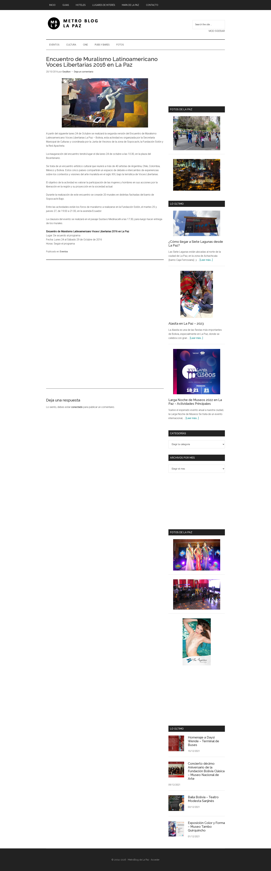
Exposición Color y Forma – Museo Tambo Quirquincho (206, 826)
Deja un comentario (83, 71)
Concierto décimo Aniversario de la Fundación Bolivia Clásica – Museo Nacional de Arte (206, 771)
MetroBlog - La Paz (76, 23)
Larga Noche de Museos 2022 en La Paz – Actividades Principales (195, 402)
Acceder (155, 859)
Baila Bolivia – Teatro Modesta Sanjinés (203, 799)
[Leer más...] (206, 259)
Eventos (64, 251)
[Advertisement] (105, 300)
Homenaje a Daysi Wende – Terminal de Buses (203, 741)
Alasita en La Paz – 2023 (186, 323)
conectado (77, 407)
